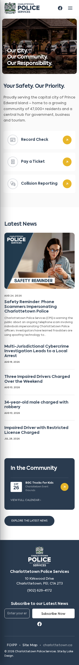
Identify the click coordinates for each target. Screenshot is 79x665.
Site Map (30, 645)
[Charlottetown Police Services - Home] (22, 8)
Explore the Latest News (29, 521)
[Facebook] (60, 8)
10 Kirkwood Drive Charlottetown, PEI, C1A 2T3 (39, 581)
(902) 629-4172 (39, 590)
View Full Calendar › (26, 500)
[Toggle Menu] (70, 8)
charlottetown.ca (57, 645)
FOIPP (12, 645)
